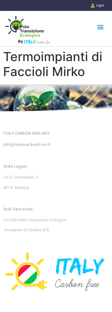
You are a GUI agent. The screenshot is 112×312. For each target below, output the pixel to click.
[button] (100, 27)
